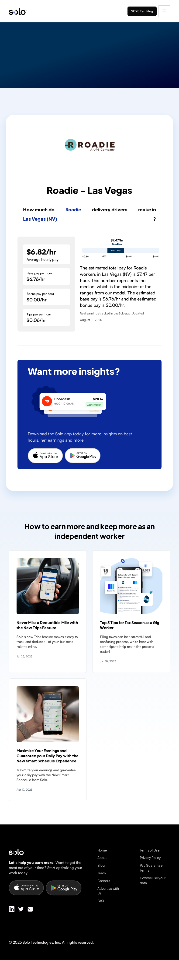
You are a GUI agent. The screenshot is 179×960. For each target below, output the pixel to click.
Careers (103, 881)
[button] (164, 11)
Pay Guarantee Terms (151, 867)
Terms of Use (150, 850)
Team (101, 873)
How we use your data (152, 880)
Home (102, 850)
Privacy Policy (150, 857)
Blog (101, 865)
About (102, 857)
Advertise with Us (108, 890)
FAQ (100, 901)
